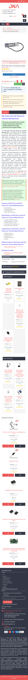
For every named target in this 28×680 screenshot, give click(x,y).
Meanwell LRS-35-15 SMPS (19, 289)
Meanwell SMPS (23, 657)
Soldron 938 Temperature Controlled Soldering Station (8, 290)
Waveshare (18, 659)
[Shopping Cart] (23, 1)
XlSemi (6, 660)
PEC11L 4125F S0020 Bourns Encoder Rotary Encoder (8, 371)
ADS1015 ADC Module (19, 397)
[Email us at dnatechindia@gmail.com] (2, 13)
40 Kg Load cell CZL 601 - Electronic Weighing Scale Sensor (14, 432)
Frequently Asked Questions (14, 272)
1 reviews (11, 71)
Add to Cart (18, 83)
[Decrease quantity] (17, 81)
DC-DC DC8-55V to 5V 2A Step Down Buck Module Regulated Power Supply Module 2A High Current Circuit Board (14, 550)
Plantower (9, 659)
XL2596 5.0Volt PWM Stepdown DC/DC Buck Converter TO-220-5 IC (8, 339)
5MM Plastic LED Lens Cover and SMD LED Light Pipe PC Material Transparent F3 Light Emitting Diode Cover (19, 313)
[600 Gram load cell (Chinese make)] (14, 46)
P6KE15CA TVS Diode (13, 461)
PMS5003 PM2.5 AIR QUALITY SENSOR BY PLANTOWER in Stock (12, 89)
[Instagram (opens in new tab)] (25, 24)
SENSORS (9, 28)
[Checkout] (25, 1)
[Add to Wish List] (23, 84)
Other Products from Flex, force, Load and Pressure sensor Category (13, 247)
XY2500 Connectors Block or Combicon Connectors (12, 661)
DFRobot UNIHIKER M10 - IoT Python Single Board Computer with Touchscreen (8, 399)
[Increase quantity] (21, 81)
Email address (6, 595)
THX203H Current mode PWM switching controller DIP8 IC (14, 520)
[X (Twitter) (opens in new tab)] (23, 24)
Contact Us (17, 199)
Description (5, 112)
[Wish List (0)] (21, 1)
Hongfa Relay (11, 657)
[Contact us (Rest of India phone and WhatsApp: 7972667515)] (3, 10)
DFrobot (2, 659)
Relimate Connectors (22, 660)
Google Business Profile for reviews (10, 655)
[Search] (24, 20)
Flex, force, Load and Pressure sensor (11, 29)
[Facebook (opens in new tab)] (21, 24)
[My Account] (19, 1)
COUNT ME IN (7, 602)
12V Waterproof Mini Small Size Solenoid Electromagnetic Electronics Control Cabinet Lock (19, 373)
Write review (8, 301)
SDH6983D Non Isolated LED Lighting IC (14, 490)
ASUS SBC (17, 657)
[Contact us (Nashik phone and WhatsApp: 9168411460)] (3, 11)
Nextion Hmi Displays (13, 660)
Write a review (5, 71)
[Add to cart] (8, 446)
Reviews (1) (8, 267)
